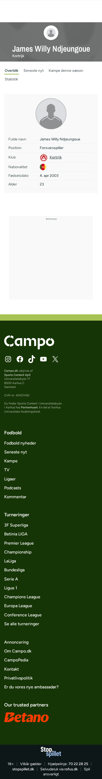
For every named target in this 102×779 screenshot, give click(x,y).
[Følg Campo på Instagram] (8, 359)
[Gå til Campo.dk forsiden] (29, 347)
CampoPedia (16, 659)
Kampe (11, 460)
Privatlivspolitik (18, 678)
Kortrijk (18, 56)
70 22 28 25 (78, 764)
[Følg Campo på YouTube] (43, 359)
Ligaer (10, 478)
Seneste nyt (15, 451)
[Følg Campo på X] (55, 359)
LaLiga (10, 560)
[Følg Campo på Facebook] (20, 359)
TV (6, 469)
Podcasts (12, 487)
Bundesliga (14, 569)
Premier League (19, 543)
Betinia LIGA (15, 533)
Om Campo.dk (17, 651)
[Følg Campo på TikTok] (32, 359)
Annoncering (16, 642)
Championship (18, 552)
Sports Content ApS (17, 375)
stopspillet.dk (23, 769)
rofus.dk (71, 769)
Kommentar (15, 496)
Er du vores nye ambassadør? (31, 686)
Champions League (22, 596)
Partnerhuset (29, 407)
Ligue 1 (10, 587)
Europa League (18, 605)
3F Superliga (16, 525)
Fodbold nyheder (20, 443)
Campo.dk (11, 370)
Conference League (23, 614)
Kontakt (11, 669)
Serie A (11, 579)
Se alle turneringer (21, 623)
